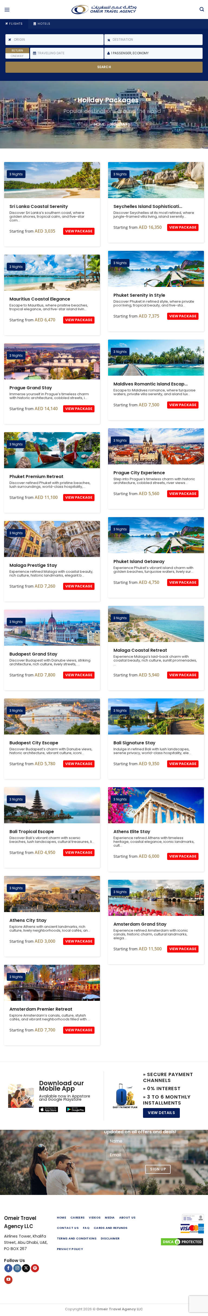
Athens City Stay (52, 894)
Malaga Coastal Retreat (156, 624)
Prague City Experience (156, 446)
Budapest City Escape (52, 716)
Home (99, 124)
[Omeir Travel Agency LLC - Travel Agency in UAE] (104, 9)
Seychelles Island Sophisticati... (147, 207)
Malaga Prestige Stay (52, 539)
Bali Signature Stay (156, 716)
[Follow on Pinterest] (35, 1268)
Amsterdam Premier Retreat (52, 983)
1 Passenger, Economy (130, 53)
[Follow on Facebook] (8, 1268)
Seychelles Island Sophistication (156, 180)
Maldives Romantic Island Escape (156, 358)
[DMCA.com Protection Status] (182, 1241)
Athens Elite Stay (156, 805)
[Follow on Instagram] (17, 1268)
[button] (7, 9)
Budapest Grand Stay (52, 628)
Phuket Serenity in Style (156, 269)
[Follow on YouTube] (8, 1280)
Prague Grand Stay (52, 361)
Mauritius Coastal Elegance (52, 273)
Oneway (17, 56)
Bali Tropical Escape (52, 805)
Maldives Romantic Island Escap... (150, 384)
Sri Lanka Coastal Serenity (52, 180)
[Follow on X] (26, 1268)
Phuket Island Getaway (156, 535)
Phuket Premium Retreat (52, 450)
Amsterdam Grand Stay (156, 898)
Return (17, 50)
